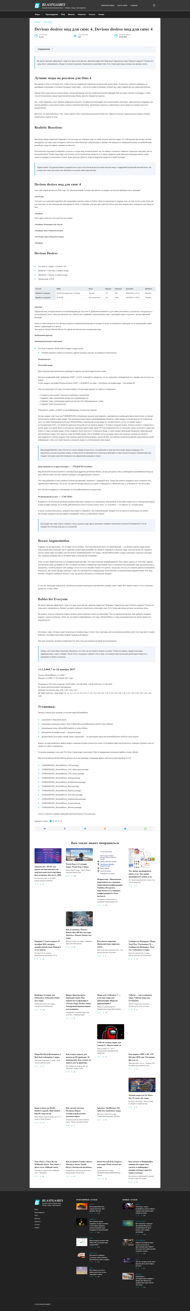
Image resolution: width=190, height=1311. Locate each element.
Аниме (101, 14)
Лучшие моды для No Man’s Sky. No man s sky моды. (141, 1096)
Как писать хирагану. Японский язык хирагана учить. (108, 944)
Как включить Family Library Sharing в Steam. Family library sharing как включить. (79, 1164)
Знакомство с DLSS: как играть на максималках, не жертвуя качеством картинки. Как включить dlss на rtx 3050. (48, 870)
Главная (134, 5)
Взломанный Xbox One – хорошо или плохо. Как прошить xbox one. (97, 1209)
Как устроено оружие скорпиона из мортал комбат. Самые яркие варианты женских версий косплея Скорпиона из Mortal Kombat (99, 1225)
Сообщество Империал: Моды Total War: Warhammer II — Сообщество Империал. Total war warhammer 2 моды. (142, 945)
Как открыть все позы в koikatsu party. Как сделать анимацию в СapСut (98, 1272)
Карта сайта (122, 5)
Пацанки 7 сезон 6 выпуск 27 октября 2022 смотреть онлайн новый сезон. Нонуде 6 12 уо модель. (48, 945)
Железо (71, 14)
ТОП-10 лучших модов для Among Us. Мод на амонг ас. (109, 1044)
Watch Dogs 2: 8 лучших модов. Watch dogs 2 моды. (77, 865)
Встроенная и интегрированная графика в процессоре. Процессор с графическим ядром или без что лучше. (145, 1280)
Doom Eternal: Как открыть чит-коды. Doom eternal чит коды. (109, 1164)
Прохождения (52, 14)
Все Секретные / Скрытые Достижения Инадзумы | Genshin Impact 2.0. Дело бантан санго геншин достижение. (144, 1228)
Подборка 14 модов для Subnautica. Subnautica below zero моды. (47, 997)
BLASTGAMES (53, 4)
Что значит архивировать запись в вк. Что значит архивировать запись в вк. (140, 873)
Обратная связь (107, 5)
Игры (37, 14)
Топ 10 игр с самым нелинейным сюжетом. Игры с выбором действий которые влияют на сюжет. (145, 1210)
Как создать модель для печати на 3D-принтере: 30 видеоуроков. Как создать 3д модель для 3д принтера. (78, 1058)
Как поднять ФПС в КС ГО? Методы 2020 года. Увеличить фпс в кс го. (142, 1057)
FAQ (63, 14)
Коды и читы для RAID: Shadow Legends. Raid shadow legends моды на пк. (47, 1110)
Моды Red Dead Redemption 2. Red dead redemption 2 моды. (48, 1055)
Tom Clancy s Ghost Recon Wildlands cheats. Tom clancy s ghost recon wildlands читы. (48, 1164)
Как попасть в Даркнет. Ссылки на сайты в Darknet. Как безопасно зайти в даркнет (99, 1257)
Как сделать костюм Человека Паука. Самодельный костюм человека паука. (76, 1112)
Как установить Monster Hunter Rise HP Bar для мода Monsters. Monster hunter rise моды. (78, 933)
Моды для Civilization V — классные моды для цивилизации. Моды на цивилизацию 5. (109, 999)
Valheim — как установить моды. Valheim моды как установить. (140, 997)
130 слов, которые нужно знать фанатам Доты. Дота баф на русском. (145, 1264)
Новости (82, 14)
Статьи (92, 14)
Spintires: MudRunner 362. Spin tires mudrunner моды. (109, 1109)
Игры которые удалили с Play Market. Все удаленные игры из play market (99, 1242)
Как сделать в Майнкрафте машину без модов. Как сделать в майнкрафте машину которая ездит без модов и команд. (141, 1167)
